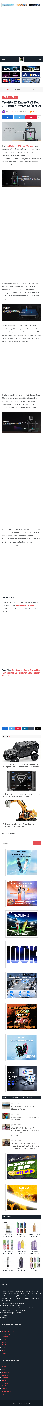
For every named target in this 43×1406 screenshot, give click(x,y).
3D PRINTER (10, 97)
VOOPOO (5, 1337)
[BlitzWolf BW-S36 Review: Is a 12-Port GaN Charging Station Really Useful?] (21, 781)
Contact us (5, 1303)
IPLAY (4, 1350)
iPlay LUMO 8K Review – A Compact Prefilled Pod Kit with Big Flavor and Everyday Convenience (26, 1131)
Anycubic (5, 1383)
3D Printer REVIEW (18, 1097)
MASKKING (6, 1345)
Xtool (4, 1386)
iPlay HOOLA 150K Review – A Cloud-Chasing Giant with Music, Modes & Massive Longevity (25, 1145)
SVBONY (5, 1367)
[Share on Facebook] (7, 117)
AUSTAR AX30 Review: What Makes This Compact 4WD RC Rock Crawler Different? (21, 765)
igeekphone (26, 1403)
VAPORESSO (6, 1334)
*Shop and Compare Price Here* (12, 1313)
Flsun (4, 1380)
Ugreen (4, 1394)
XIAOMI (29, 1097)
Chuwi (4, 1370)
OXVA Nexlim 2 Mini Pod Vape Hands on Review (24, 1107)
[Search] (40, 59)
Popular (6, 1097)
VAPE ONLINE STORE (9, 1331)
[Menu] (3, 59)
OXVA (4, 1339)
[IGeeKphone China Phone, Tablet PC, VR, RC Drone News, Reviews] (21, 59)
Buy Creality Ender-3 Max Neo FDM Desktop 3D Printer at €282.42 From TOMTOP (21, 673)
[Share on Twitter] (19, 117)
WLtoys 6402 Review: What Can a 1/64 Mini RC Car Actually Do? (19, 825)
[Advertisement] (21, 31)
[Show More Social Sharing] (39, 117)
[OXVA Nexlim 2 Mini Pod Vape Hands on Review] (6, 1105)
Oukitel (4, 1388)
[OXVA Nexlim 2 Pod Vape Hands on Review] (6, 1116)
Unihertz (5, 1378)
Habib (10, 112)
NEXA (4, 1342)
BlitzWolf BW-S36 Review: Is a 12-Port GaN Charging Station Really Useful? (21, 795)
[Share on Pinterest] (31, 117)
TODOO (5, 1353)
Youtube (4, 1317)
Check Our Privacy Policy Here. (12, 1305)
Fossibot (5, 1375)
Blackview (5, 1372)
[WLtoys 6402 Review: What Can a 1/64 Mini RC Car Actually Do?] (21, 810)
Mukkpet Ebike (7, 1391)
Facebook (5, 1315)
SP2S (4, 1348)
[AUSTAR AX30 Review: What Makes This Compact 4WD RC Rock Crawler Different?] (21, 751)
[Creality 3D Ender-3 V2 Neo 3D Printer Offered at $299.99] (21, 131)
